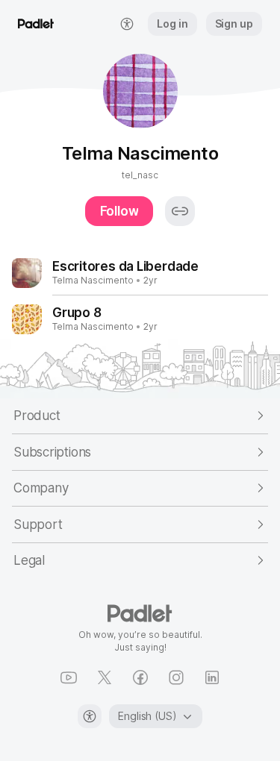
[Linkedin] (212, 677)
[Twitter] (104, 677)
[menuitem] (127, 24)
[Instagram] (176, 677)
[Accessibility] (90, 716)
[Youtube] (69, 677)
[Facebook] (140, 677)
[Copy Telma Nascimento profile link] (180, 211)
